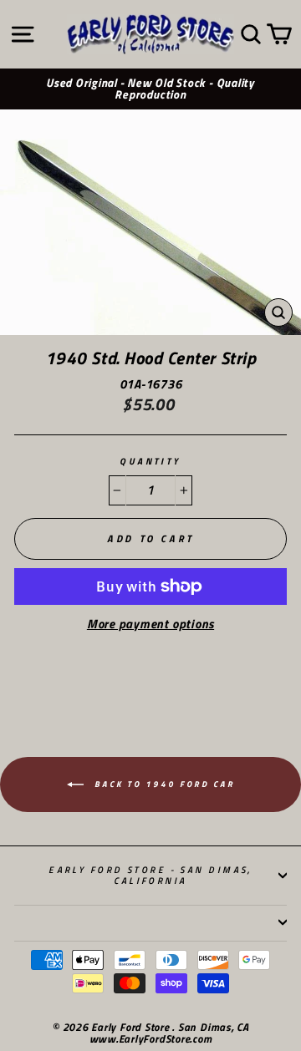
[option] (150, 89)
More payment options (150, 624)
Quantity (150, 461)
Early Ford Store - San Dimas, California (150, 874)
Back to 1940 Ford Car (162, 783)
